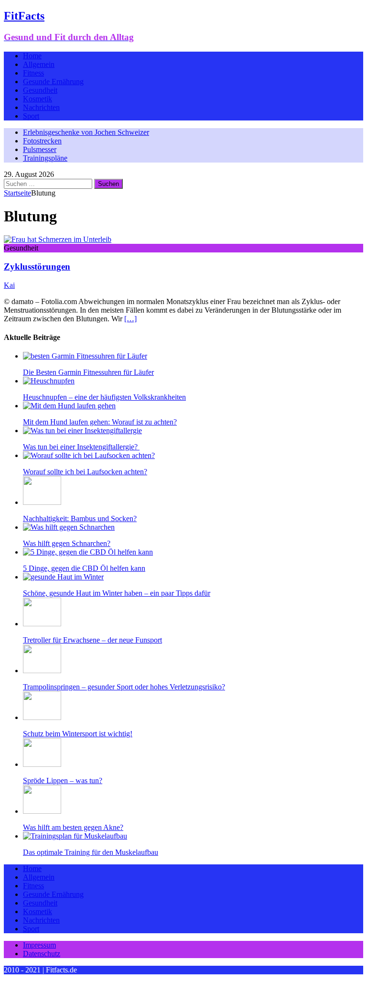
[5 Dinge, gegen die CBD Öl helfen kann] (88, 552)
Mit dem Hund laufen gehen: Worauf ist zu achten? (100, 422)
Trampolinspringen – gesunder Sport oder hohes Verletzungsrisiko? (124, 687)
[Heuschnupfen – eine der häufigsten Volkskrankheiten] (49, 381)
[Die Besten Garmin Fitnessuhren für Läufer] (85, 356)
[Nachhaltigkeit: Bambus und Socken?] (42, 502)
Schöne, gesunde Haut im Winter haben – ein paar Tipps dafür (116, 593)
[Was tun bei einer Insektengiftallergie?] (82, 430)
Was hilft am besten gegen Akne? (73, 827)
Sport (31, 116)
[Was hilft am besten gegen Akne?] (42, 811)
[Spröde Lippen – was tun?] (42, 764)
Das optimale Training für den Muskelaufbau (90, 852)
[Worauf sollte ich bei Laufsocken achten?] (89, 455)
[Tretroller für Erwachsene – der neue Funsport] (42, 624)
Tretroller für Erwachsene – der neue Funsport (92, 640)
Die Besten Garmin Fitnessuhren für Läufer (88, 372)
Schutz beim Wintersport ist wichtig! (77, 734)
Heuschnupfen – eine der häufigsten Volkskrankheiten (104, 397)
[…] (130, 319)
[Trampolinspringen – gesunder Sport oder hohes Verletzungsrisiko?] (42, 670)
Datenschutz (41, 953)
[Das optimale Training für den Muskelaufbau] (75, 836)
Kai (9, 285)
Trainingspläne (45, 158)
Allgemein (38, 64)
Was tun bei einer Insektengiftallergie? (81, 447)
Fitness (33, 73)
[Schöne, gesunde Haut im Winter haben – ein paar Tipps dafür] (63, 577)
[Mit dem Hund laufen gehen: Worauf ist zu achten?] (69, 406)
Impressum (39, 945)
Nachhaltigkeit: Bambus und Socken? (80, 518)
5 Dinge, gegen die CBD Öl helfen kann (84, 568)
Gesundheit (40, 90)
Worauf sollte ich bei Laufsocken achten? (85, 472)
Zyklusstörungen (37, 267)
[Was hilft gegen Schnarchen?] (69, 527)
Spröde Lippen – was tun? (62, 780)
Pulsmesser (39, 149)
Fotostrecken (42, 141)
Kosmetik (37, 99)
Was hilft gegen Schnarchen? (66, 543)
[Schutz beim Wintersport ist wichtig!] (42, 717)
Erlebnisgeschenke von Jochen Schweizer (86, 132)
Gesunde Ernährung (53, 81)
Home (32, 56)
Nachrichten (41, 107)
